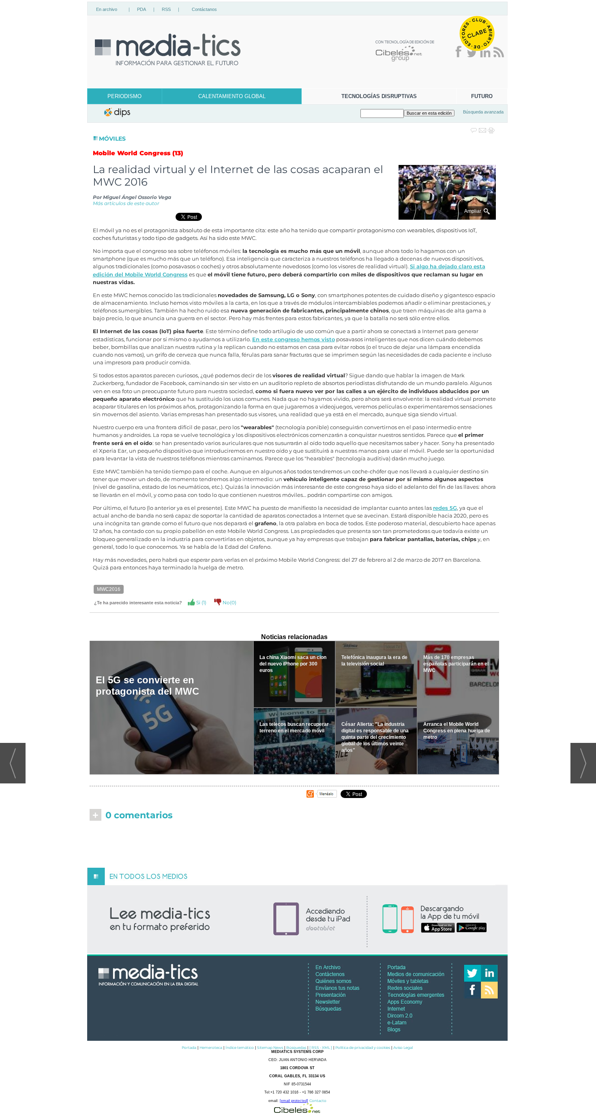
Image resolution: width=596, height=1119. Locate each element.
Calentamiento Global (232, 96)
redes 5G (445, 508)
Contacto (317, 1100)
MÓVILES (112, 138)
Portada (189, 1047)
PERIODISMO (124, 96)
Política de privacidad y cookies (362, 1047)
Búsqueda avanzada (483, 111)
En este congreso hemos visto (293, 339)
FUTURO (482, 96)
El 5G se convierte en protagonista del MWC (147, 685)
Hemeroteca (210, 1047)
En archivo (106, 9)
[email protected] (294, 1101)
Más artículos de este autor (126, 203)
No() (228, 602)
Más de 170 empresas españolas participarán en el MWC (456, 664)
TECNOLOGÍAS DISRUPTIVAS (379, 96)
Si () (200, 602)
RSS (166, 9)
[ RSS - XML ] (320, 1047)
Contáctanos (204, 9)
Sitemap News (270, 1047)
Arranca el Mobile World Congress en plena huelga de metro (456, 730)
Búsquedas (296, 1047)
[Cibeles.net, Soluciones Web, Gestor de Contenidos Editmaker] (297, 1110)
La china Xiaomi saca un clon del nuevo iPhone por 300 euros (292, 664)
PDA (141, 9)
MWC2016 (108, 589)
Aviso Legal (403, 1047)
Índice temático (239, 1047)
